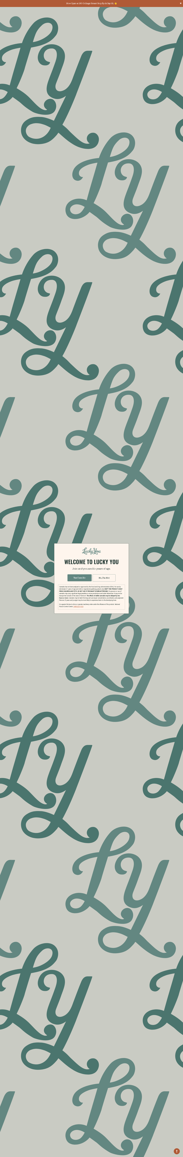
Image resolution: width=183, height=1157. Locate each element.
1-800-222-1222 (78, 606)
